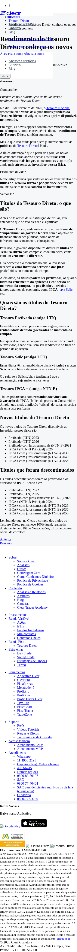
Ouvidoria (24, 795)
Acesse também (19, 741)
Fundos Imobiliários (30, 630)
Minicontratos (26, 634)
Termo (21, 665)
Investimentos (18, 615)
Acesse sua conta (20, 39)
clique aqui (63, 938)
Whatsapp (24, 756)
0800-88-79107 (27, 776)
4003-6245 (24, 768)
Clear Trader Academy (32, 607)
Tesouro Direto (27, 145)
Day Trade (24, 653)
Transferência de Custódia (34, 737)
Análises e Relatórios (31, 592)
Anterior (5, 539)
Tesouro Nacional (58, 108)
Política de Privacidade (32, 580)
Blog (12, 32)
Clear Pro (23, 680)
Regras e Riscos (28, 733)
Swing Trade (25, 657)
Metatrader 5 (25, 687)
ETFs (21, 626)
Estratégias (16, 649)
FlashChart (24, 707)
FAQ (20, 725)
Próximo (6, 543)
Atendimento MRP (30, 749)
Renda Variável (19, 618)
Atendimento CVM (30, 745)
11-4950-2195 (26, 760)
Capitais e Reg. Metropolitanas (38, 764)
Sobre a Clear (26, 561)
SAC (20, 779)
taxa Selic (66, 289)
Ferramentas (17, 672)
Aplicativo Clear (28, 676)
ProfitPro (23, 691)
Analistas (23, 565)
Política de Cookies (30, 584)
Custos (21, 569)
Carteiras (15, 28)
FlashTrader (25, 710)
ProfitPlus (23, 695)
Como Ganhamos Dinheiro (35, 576)
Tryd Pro (23, 703)
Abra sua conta (42, 39)
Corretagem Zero (28, 573)
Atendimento (17, 752)
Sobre (12, 557)
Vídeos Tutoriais (28, 729)
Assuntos (23, 596)
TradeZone (24, 714)
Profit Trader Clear (29, 699)
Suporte (14, 722)
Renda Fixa (16, 642)
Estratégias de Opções (32, 661)
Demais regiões (27, 772)
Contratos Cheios (28, 638)
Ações (21, 622)
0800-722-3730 (27, 799)
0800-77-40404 (27, 783)
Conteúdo (15, 588)
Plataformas (25, 683)
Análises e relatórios (22, 24)
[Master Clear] (10, 17)
